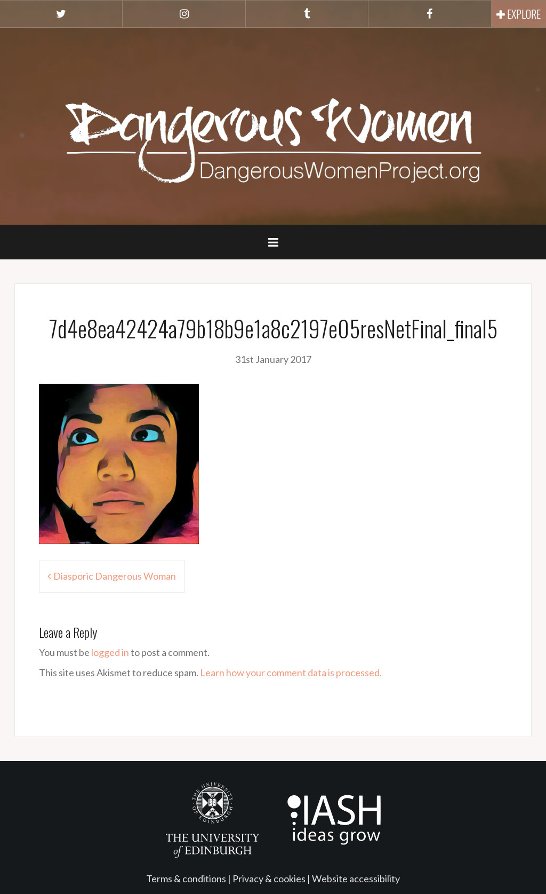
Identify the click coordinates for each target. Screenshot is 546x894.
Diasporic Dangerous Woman (114, 576)
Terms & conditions (186, 878)
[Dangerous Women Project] (273, 125)
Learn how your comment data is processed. (291, 672)
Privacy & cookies (269, 878)
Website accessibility (356, 878)
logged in (110, 652)
